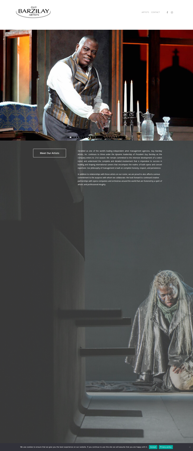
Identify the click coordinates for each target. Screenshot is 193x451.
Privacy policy (166, 447)
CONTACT (155, 12)
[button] (68, 137)
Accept (153, 447)
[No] (189, 447)
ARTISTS (145, 12)
